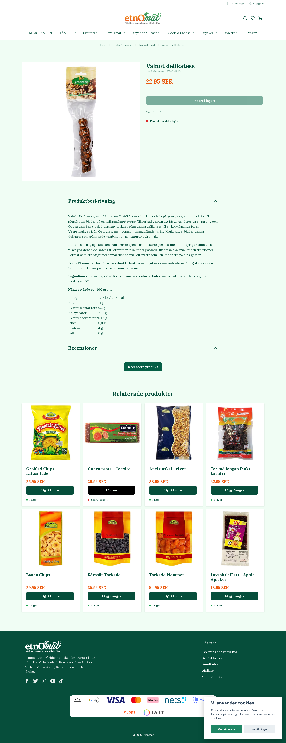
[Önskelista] (253, 18)
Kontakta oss (212, 658)
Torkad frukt (147, 45)
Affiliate (208, 670)
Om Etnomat (212, 677)
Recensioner (82, 348)
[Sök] (245, 18)
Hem (103, 45)
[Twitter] (35, 681)
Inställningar (260, 729)
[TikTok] (61, 681)
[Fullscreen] (81, 121)
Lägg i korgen (50, 490)
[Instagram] (44, 681)
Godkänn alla (226, 729)
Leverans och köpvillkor (219, 652)
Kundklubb (210, 664)
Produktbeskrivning (91, 201)
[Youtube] (52, 681)
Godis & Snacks (122, 45)
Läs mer (111, 490)
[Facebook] (27, 681)
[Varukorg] (260, 18)
